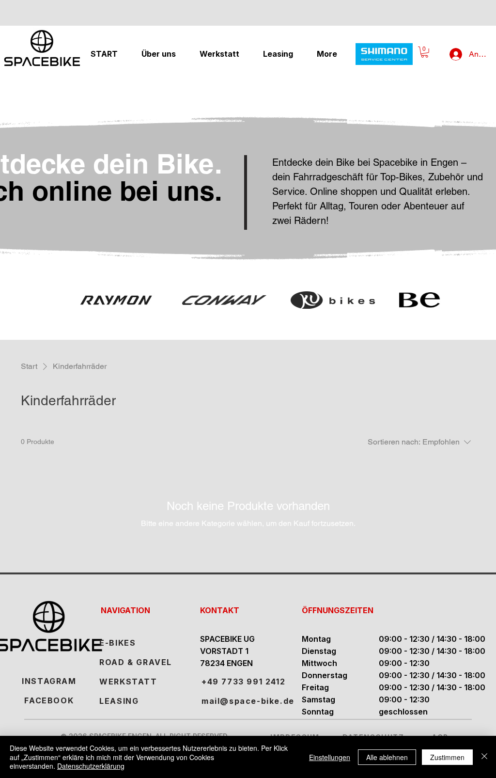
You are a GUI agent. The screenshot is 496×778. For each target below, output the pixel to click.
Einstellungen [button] (329, 757)
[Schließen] (484, 757)
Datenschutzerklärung (90, 766)
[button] (424, 52)
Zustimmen (447, 757)
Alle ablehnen (387, 757)
